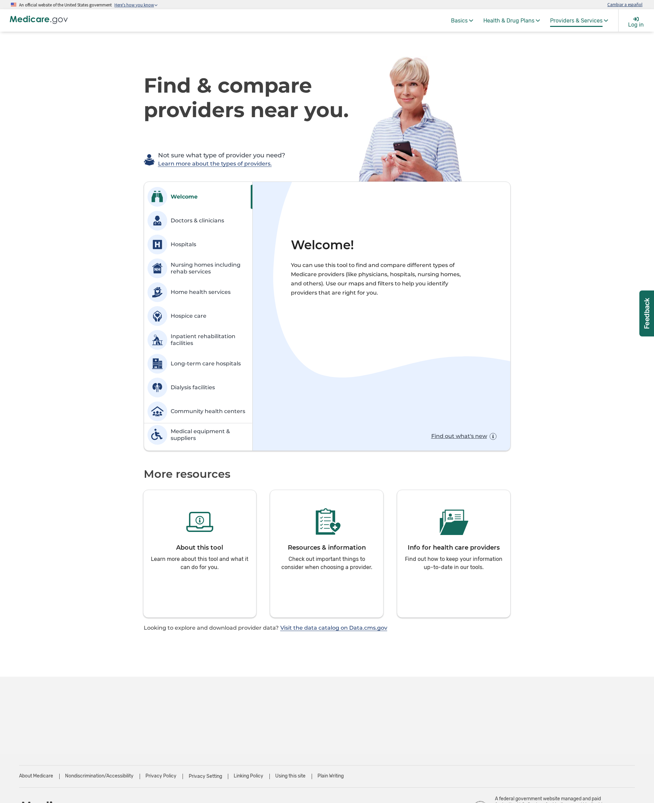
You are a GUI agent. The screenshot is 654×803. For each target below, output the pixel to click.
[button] (200, 554)
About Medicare (36, 776)
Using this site (290, 776)
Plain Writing (330, 776)
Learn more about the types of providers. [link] (215, 163)
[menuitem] (462, 20)
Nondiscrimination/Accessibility (99, 776)
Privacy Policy (160, 776)
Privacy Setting (205, 776)
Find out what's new (459, 436)
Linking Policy (248, 776)
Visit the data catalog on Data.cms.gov (333, 628)
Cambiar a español (624, 4)
